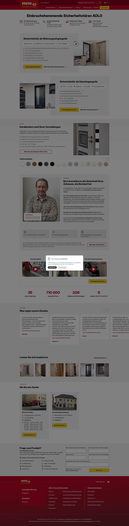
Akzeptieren (52, 267)
